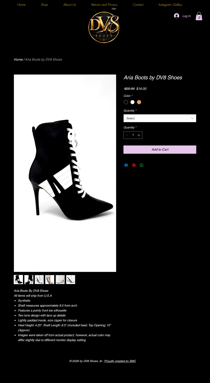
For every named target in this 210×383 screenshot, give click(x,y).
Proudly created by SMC (120, 361)
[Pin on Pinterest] (133, 165)
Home (18, 59)
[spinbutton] (133, 135)
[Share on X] (149, 165)
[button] (198, 16)
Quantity (129, 110)
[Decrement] (126, 135)
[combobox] (159, 118)
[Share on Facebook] (126, 165)
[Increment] (139, 135)
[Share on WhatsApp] (141, 165)
